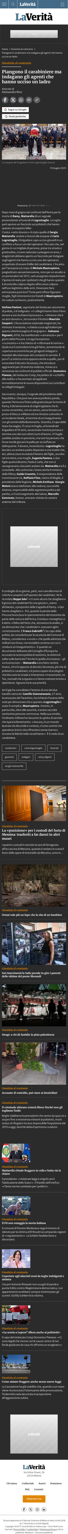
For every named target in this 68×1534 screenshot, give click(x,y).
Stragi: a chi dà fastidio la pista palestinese (28, 1034)
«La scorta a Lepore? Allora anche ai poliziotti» (31, 1332)
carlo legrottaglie (33, 748)
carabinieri (10, 748)
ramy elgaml (45, 757)
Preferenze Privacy (48, 1529)
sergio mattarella (14, 766)
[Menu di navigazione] (4, 4)
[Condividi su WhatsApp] (21, 100)
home (5, 49)
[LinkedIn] (44, 1509)
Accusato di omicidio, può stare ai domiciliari (29, 1092)
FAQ (27, 1489)
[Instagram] (37, 1509)
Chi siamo (11, 1483)
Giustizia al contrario (22, 49)
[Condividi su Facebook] (5, 100)
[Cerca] (13, 4)
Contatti (38, 1489)
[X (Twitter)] (30, 1509)
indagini (26, 757)
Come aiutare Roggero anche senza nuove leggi (31, 1381)
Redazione (56, 1483)
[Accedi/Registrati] (62, 4)
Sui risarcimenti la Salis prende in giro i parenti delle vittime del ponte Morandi (31, 974)
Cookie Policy (33, 1529)
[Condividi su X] (13, 100)
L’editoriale (28, 1483)
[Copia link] (37, 100)
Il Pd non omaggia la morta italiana (24, 1223)
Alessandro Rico (12, 92)
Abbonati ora (34, 1499)
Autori (42, 1483)
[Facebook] (24, 1509)
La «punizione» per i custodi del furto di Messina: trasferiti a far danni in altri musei (33, 834)
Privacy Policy (20, 1529)
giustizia (9, 757)
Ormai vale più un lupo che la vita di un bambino (32, 914)
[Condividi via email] (29, 100)
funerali (54, 748)
